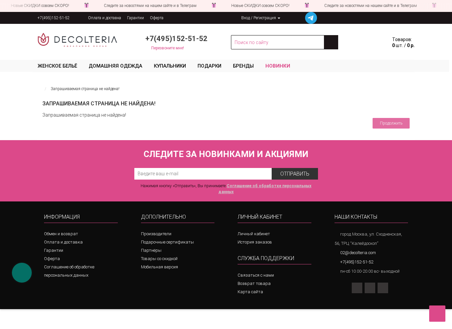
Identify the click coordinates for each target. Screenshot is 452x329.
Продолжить (391, 123)
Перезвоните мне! (167, 48)
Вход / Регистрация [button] (259, 18)
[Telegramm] (311, 18)
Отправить (294, 174)
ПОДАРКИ (209, 66)
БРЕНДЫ (243, 66)
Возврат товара (254, 283)
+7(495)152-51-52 (53, 18)
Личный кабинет (254, 233)
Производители (156, 233)
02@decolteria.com (358, 252)
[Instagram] (357, 288)
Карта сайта (250, 291)
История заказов (255, 242)
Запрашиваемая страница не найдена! (85, 88)
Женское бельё (57, 66)
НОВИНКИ (277, 66)
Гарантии (135, 18)
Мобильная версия (159, 266)
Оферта (156, 18)
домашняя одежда (115, 66)
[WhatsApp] (370, 288)
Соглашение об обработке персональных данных (69, 271)
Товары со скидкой (159, 258)
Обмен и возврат (61, 233)
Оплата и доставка (104, 18)
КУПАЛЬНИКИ (170, 66)
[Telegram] (383, 288)
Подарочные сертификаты (167, 242)
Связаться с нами (256, 275)
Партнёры (151, 250)
